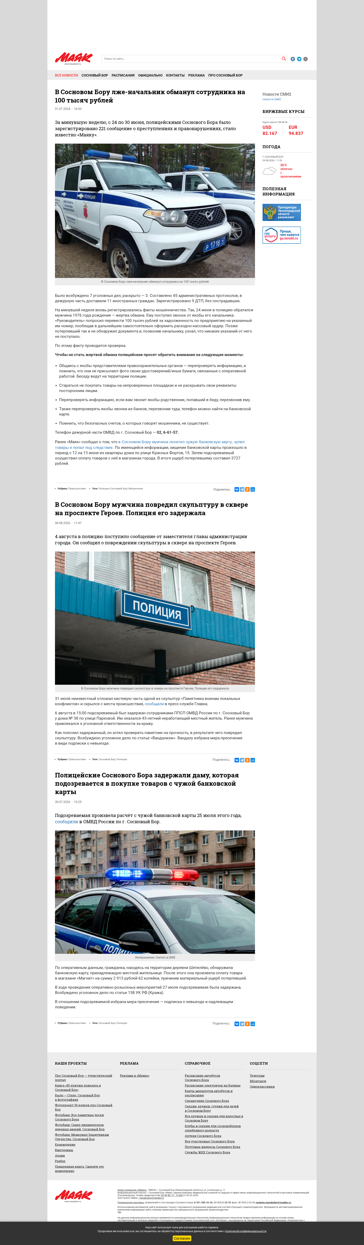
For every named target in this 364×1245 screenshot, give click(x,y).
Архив (60, 1155)
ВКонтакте (258, 1081)
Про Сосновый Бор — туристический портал (83, 1078)
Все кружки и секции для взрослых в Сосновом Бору (214, 1118)
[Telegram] (242, 489)
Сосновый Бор (95, 75)
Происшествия (77, 488)
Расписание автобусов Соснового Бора (202, 1078)
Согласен (182, 1238)
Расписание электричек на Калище (213, 1085)
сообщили (154, 704)
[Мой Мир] (252, 489)
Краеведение (65, 1144)
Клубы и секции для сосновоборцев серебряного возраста (213, 1128)
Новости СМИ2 (272, 99)
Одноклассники (262, 1086)
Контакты (175, 75)
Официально (150, 75)
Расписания (123, 75)
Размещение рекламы (131, 1202)
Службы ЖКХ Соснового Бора (207, 1152)
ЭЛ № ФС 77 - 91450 (172, 1195)
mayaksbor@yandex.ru (151, 1197)
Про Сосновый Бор (225, 75)
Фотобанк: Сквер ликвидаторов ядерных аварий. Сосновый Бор (80, 1127)
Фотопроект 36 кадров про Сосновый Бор (83, 1107)
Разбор (60, 1161)
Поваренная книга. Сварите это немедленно (79, 1168)
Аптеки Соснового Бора (203, 1136)
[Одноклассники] (247, 489)
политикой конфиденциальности (245, 1231)
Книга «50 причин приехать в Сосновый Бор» (78, 1087)
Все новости (66, 75)
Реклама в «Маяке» (134, 1076)
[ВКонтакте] (237, 489)
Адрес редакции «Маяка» (132, 1190)
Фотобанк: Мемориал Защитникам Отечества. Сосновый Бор (82, 1137)
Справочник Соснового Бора (207, 1101)
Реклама (196, 75)
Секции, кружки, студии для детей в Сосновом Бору (212, 1108)
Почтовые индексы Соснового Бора (212, 1147)
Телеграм (257, 1076)
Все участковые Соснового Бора (210, 1141)
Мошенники (136, 488)
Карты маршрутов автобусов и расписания (209, 1093)
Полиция (103, 488)
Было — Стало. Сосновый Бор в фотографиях (77, 1097)
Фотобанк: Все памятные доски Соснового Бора (79, 1117)
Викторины (64, 1150)
